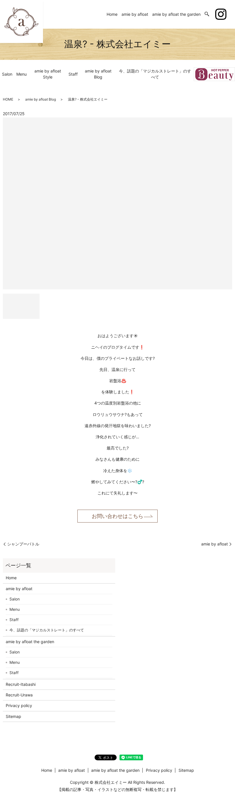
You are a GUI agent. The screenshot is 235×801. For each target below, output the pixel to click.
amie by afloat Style (47, 73)
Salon (7, 74)
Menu (21, 74)
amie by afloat (135, 14)
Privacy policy (19, 705)
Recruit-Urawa (19, 694)
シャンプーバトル (23, 543)
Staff (73, 74)
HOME (8, 99)
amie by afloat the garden (176, 14)
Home (112, 14)
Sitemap (13, 716)
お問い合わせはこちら (117, 516)
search (207, 14)
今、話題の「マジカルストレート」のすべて (155, 73)
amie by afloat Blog (98, 73)
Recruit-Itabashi (21, 684)
